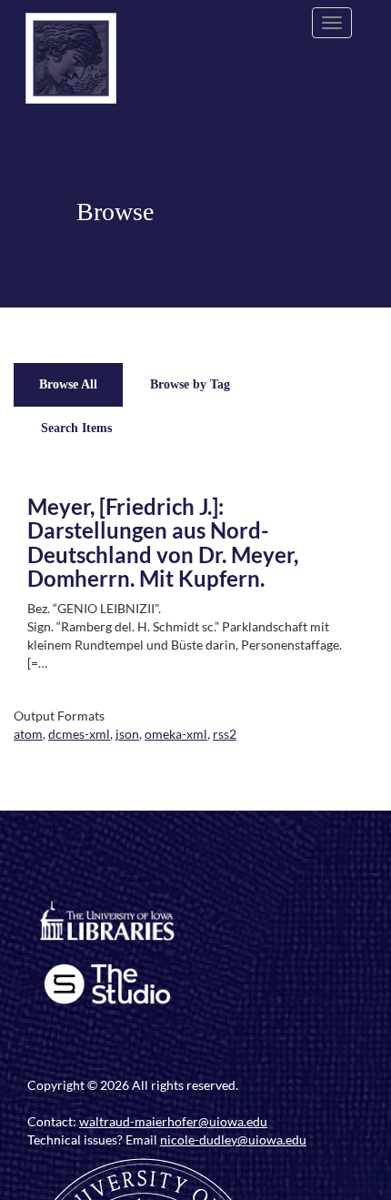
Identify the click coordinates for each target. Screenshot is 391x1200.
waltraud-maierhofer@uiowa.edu (173, 1121)
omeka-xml (176, 733)
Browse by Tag (190, 384)
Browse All (68, 384)
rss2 (224, 733)
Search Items (76, 428)
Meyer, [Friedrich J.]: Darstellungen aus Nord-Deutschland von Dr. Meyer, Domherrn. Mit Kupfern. (162, 542)
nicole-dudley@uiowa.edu (233, 1139)
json (127, 733)
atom (28, 733)
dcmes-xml (79, 733)
